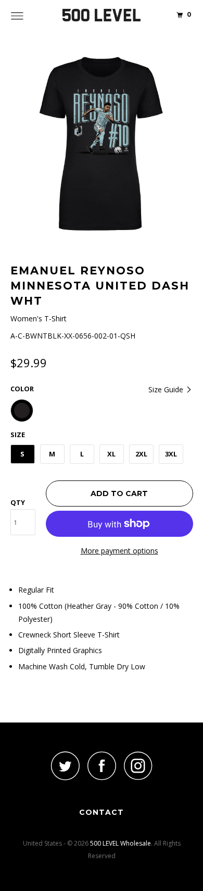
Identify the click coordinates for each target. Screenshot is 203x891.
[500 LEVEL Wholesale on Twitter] (65, 765)
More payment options (119, 551)
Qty (17, 502)
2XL (141, 454)
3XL (171, 454)
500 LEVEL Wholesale (120, 843)
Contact (101, 812)
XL (111, 454)
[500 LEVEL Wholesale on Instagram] (138, 765)
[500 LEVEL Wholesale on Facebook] (101, 765)
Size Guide (166, 389)
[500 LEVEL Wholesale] (102, 15)
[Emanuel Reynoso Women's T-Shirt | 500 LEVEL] (101, 143)
